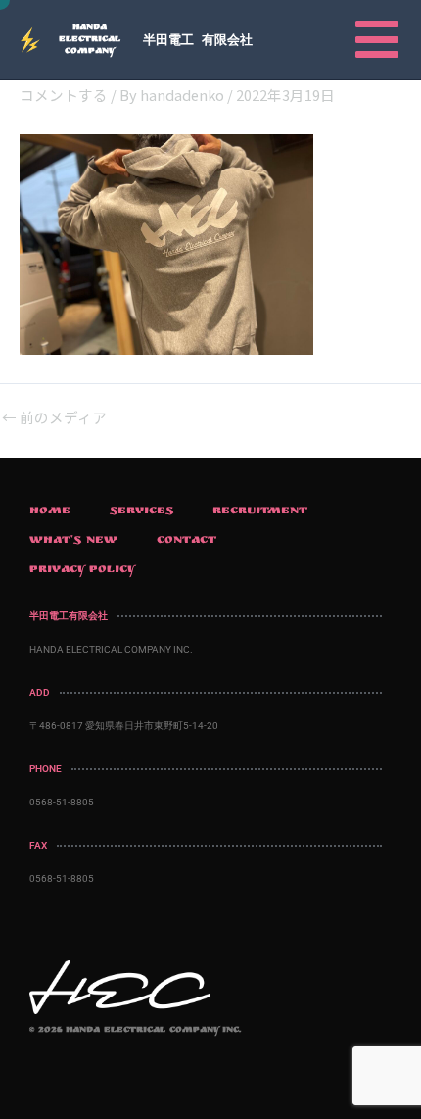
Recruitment (259, 511)
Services (141, 511)
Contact (186, 541)
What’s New (73, 541)
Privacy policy (82, 570)
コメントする (64, 94)
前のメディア (54, 418)
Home (49, 511)
